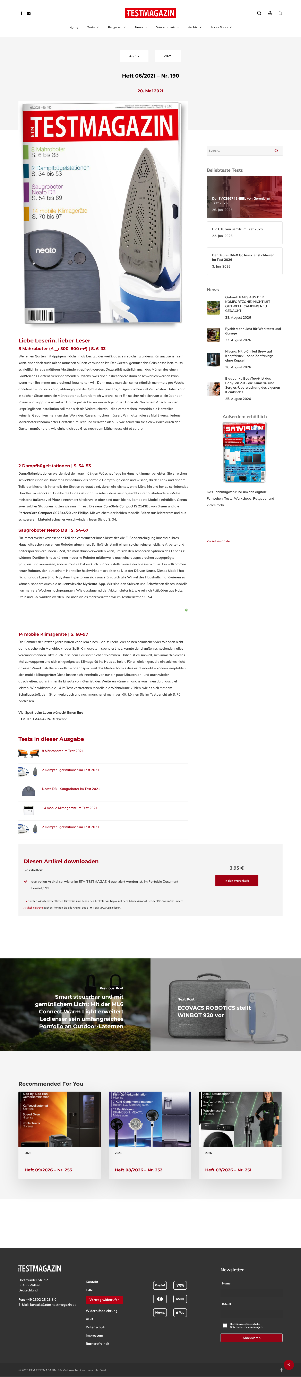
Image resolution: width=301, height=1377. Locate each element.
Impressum (94, 1335)
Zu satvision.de (218, 541)
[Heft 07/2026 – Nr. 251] (240, 1135)
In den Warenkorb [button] (237, 881)
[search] (259, 13)
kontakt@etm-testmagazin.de (53, 1305)
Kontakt (92, 1282)
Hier (26, 901)
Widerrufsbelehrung (102, 1311)
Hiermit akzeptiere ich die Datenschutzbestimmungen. (246, 1325)
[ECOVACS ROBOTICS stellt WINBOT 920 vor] (225, 1004)
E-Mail (226, 1304)
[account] (269, 13)
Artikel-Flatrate (33, 907)
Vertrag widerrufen (104, 1300)
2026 (28, 1153)
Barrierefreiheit (97, 1344)
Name (226, 1283)
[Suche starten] (276, 151)
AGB (89, 1319)
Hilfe (89, 1290)
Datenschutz (96, 1327)
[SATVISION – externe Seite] (245, 485)
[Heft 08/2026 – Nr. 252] (150, 1135)
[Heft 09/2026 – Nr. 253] (59, 1135)
